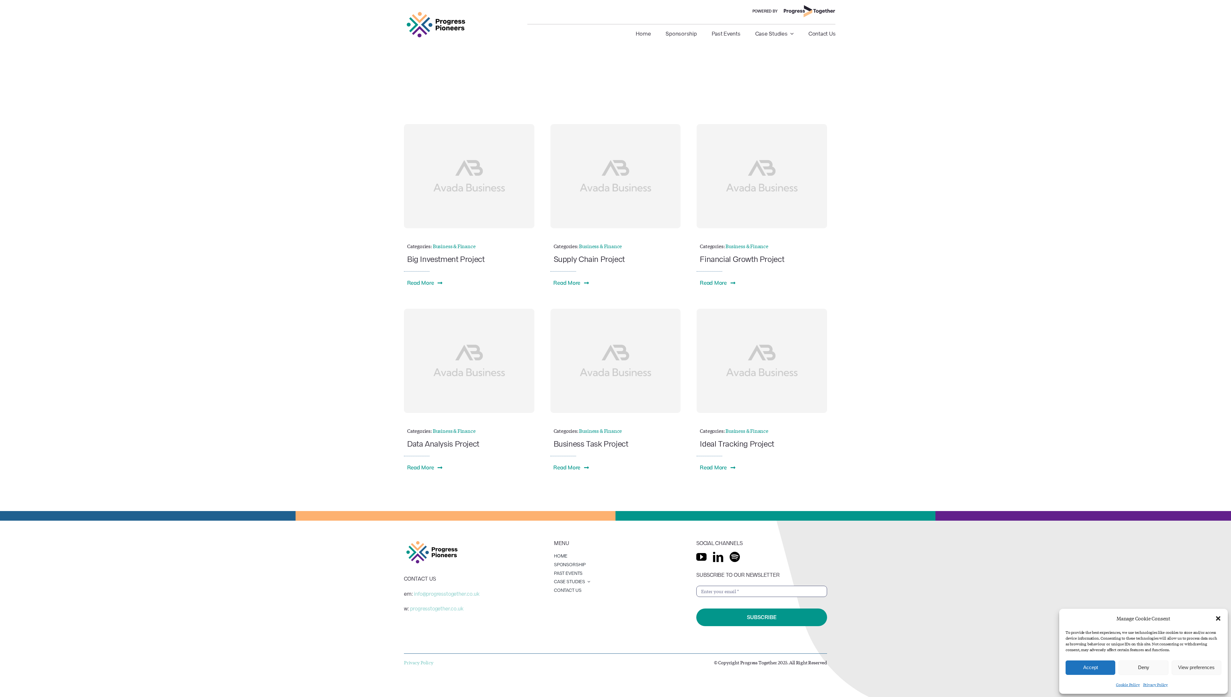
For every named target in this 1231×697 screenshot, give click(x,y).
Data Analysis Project (443, 444)
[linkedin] (718, 557)
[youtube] (701, 557)
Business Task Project (591, 444)
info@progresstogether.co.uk (446, 594)
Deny (1143, 667)
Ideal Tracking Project (737, 444)
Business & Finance (454, 245)
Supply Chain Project (589, 259)
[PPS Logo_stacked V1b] (436, 13)
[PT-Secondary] (810, 8)
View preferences (1196, 667)
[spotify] (735, 557)
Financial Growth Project (742, 259)
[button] (1218, 618)
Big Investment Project (446, 259)
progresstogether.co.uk (436, 608)
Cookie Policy (1128, 684)
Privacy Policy (1155, 684)
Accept (1090, 667)
